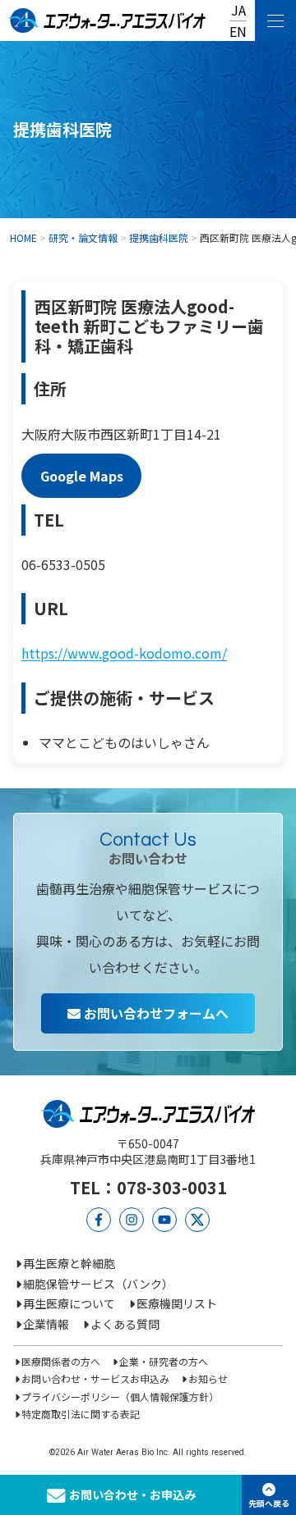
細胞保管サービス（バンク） (98, 1283)
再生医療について (69, 1303)
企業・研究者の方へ (163, 1361)
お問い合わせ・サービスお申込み (95, 1378)
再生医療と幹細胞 (69, 1263)
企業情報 (46, 1324)
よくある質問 (125, 1324)
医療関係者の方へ (60, 1361)
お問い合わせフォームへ (155, 1013)
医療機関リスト (176, 1303)
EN (238, 31)
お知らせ (207, 1378)
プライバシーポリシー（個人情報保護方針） (120, 1396)
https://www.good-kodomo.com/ (124, 653)
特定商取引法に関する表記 (80, 1414)
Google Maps (81, 476)
